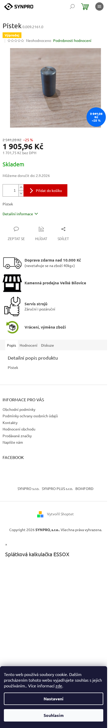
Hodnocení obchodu (19, 429)
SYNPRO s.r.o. (28, 488)
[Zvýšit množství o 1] (20, 187)
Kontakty (10, 422)
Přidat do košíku (49, 190)
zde (59, 685)
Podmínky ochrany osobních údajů (30, 415)
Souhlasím (54, 715)
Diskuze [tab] (47, 345)
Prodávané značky (17, 435)
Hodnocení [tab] (28, 345)
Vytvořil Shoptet (60, 513)
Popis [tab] (11, 345)
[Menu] (99, 6)
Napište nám (13, 442)
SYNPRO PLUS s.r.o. (57, 488)
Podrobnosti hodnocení (72, 40)
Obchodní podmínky (19, 409)
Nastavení (54, 698)
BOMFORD (84, 488)
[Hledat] (72, 6)
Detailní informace (18, 213)
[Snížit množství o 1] (20, 193)
